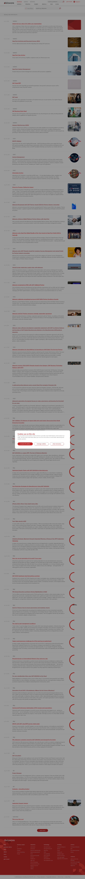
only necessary (57, 444)
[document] (42, 439)
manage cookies (41, 444)
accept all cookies (25, 444)
